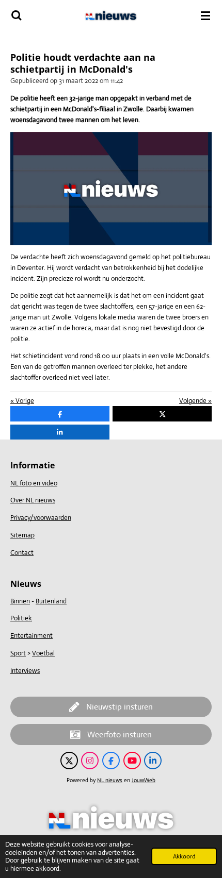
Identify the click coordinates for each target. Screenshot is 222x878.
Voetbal (43, 653)
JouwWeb (143, 780)
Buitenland (51, 601)
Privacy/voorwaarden (40, 517)
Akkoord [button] (184, 856)
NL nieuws (109, 780)
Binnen (20, 601)
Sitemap (22, 535)
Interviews (25, 670)
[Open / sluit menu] (205, 15)
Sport (18, 653)
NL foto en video (33, 483)
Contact (22, 552)
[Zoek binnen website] (16, 15)
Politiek (21, 618)
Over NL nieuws (32, 500)
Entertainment (31, 635)
